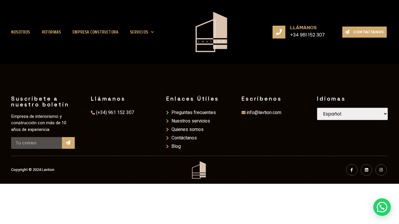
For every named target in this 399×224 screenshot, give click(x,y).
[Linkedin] (366, 170)
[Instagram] (381, 170)
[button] (382, 207)
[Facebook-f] (352, 170)
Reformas (51, 32)
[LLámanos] (279, 32)
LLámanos (303, 27)
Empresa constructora (95, 32)
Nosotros (20, 32)
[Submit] (68, 143)
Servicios (139, 32)
